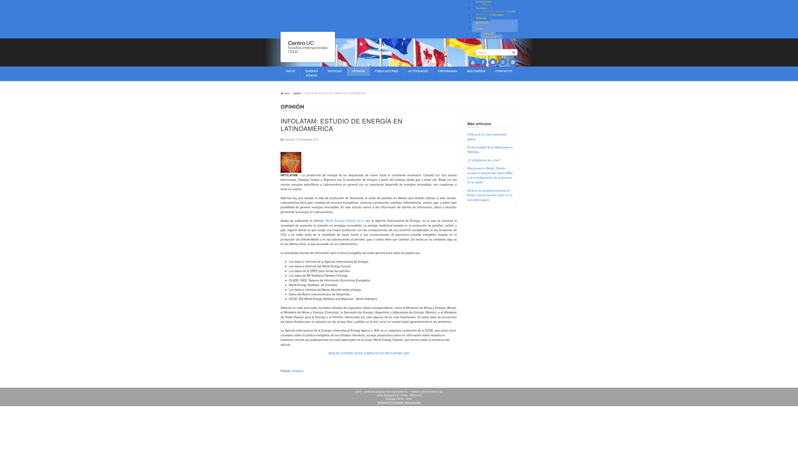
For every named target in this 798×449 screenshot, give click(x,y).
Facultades (481, 8)
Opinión (358, 71)
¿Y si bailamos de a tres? (484, 160)
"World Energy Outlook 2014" (345, 220)
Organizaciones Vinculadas (490, 14)
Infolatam (298, 371)
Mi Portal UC (482, 22)
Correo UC (488, 33)
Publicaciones (386, 71)
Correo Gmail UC (491, 36)
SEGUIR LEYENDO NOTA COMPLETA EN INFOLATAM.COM (369, 353)
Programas (447, 71)
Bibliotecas (481, 18)
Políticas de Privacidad (390, 402)
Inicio (290, 71)
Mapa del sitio (413, 402)
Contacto (503, 71)
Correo (479, 28)
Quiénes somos (311, 73)
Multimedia (476, 71)
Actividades (418, 71)
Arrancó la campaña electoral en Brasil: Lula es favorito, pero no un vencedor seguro (489, 195)
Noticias (335, 71)
